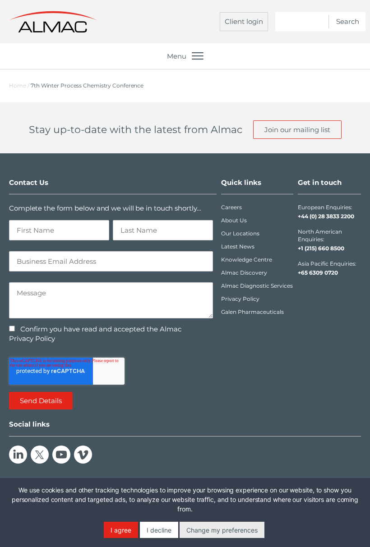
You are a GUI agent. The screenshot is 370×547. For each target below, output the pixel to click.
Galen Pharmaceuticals (252, 311)
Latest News (237, 246)
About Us (234, 220)
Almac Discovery (244, 272)
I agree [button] (121, 530)
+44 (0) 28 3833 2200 (326, 216)
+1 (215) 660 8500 (321, 248)
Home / (19, 85)
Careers (231, 207)
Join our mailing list (297, 129)
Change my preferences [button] (222, 530)
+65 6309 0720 (318, 272)
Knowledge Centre (246, 259)
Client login (244, 21)
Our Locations (240, 233)
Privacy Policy (240, 298)
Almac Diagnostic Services (257, 285)
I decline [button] (159, 530)
